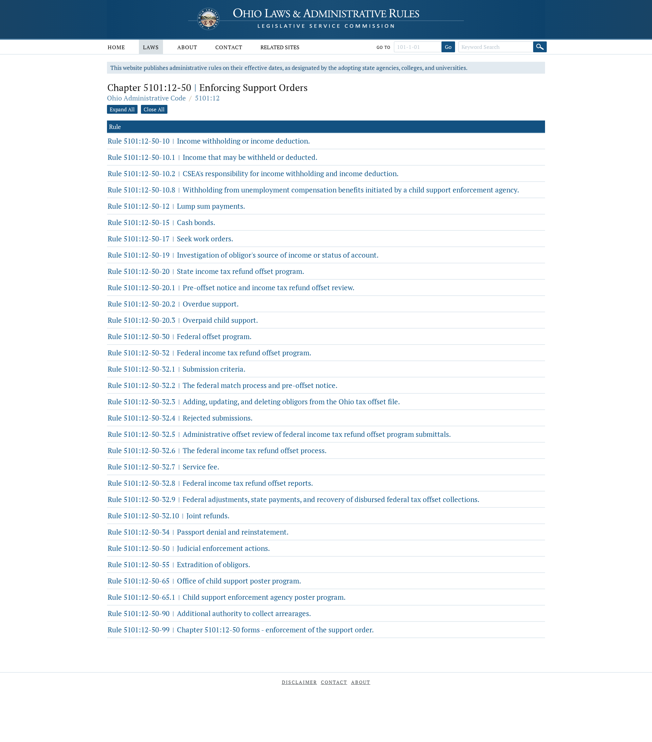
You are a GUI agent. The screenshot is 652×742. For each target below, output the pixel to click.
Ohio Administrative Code (146, 98)
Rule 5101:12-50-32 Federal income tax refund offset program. (209, 352)
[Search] (540, 46)
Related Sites (280, 47)
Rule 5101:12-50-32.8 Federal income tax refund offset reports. (210, 483)
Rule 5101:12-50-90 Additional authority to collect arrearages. (209, 613)
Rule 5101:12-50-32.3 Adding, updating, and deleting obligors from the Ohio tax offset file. (254, 401)
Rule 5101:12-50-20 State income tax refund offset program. (206, 271)
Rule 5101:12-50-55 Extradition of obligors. (179, 564)
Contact (228, 47)
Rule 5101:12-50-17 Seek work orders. (170, 238)
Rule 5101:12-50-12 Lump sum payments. (176, 206)
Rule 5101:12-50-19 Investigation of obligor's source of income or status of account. (243, 255)
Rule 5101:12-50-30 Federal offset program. (180, 336)
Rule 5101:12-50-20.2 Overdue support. (173, 304)
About (187, 47)
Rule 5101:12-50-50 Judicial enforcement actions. (189, 548)
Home (116, 47)
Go (448, 47)
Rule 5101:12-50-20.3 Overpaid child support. (183, 320)
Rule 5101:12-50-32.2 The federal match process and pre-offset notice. (223, 385)
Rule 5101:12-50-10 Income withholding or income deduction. (209, 141)
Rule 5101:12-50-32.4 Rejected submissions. (180, 418)
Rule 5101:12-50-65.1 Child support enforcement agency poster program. (227, 597)
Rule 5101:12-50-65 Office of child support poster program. (204, 581)
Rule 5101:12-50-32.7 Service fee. (163, 466)
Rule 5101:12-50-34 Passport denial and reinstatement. (198, 532)
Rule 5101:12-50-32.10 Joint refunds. (169, 515)
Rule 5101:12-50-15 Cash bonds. (161, 222)
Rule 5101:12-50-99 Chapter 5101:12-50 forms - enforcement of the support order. (241, 629)
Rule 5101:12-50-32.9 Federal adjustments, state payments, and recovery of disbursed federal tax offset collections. (293, 499)
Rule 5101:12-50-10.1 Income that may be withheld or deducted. (213, 157)
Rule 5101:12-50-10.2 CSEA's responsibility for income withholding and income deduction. (253, 173)
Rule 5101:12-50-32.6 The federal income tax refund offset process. (217, 450)
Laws (151, 47)
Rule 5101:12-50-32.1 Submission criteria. (177, 369)
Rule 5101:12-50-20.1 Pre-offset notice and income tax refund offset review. (231, 287)
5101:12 (207, 98)
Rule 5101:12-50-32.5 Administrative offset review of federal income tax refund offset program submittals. (279, 434)
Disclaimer (299, 682)
